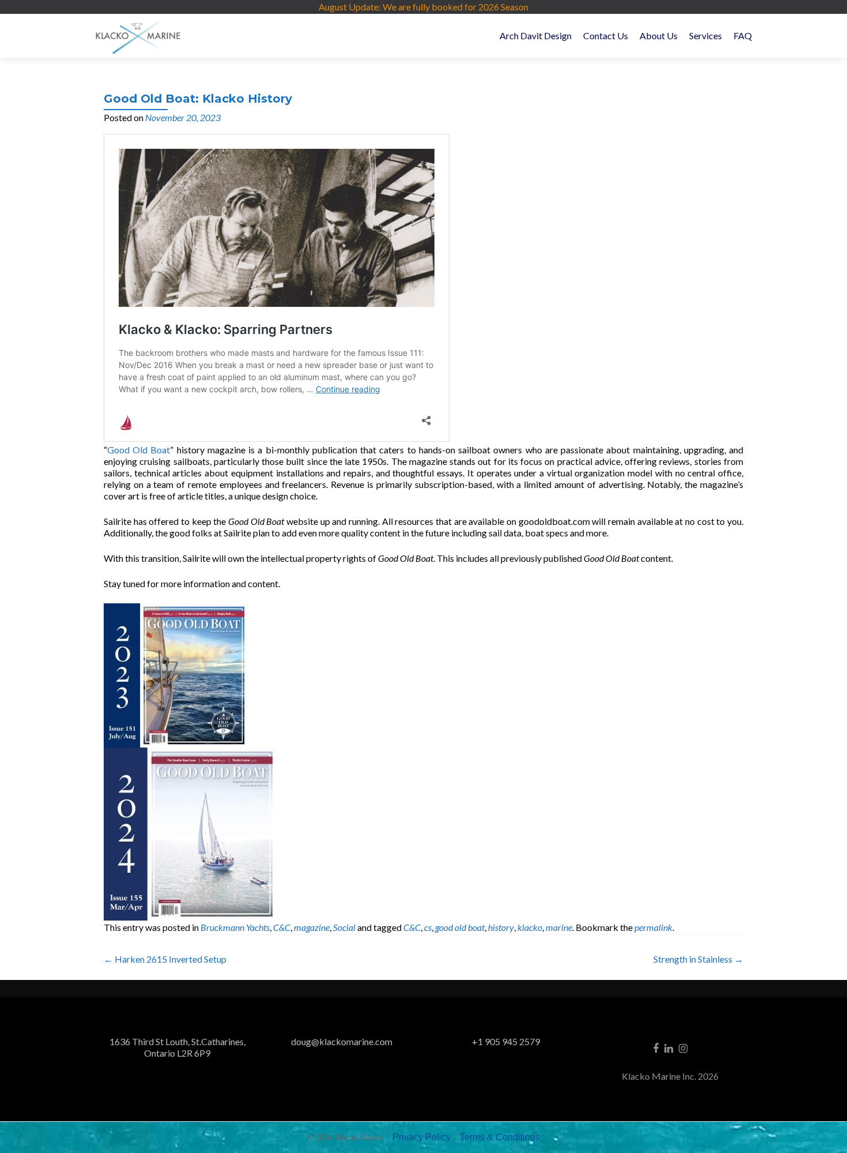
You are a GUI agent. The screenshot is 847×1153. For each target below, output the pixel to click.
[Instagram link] (683, 1047)
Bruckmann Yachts (235, 927)
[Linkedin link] (668, 1047)
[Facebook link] (656, 1047)
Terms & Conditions (500, 1137)
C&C (281, 927)
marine (559, 927)
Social (344, 927)
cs (428, 927)
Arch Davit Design (536, 35)
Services (705, 35)
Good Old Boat (138, 449)
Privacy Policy (421, 1137)
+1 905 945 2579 (506, 1041)
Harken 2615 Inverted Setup (165, 958)
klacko (529, 927)
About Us (659, 35)
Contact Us (605, 35)
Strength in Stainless (698, 958)
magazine (312, 927)
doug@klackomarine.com (341, 1041)
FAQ (742, 35)
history (501, 927)
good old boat (460, 927)
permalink (653, 927)
